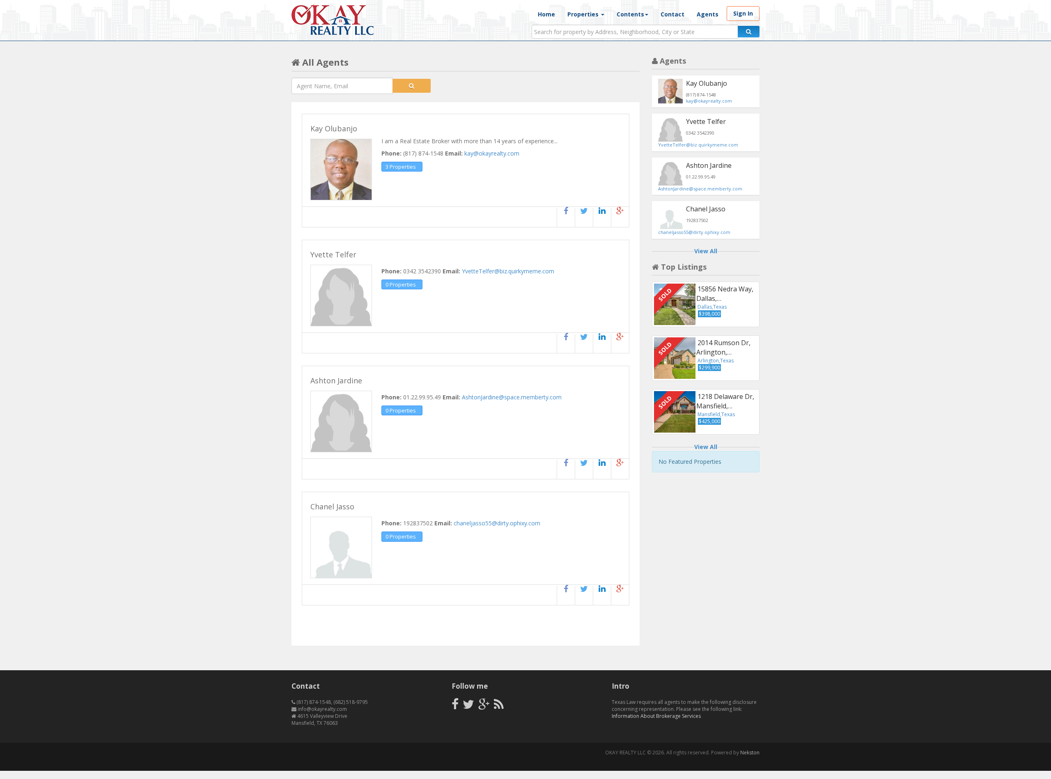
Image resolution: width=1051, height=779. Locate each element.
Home (546, 14)
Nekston (750, 752)
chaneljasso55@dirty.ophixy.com (497, 523)
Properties (583, 14)
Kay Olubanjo (706, 83)
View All (705, 251)
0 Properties (401, 284)
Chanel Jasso (705, 208)
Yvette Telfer (706, 121)
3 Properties (401, 166)
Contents (630, 14)
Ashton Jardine (709, 165)
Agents (707, 14)
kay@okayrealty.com (491, 153)
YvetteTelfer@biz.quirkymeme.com (508, 271)
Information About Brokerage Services (656, 716)
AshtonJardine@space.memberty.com (512, 397)
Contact (672, 14)
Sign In (743, 13)
